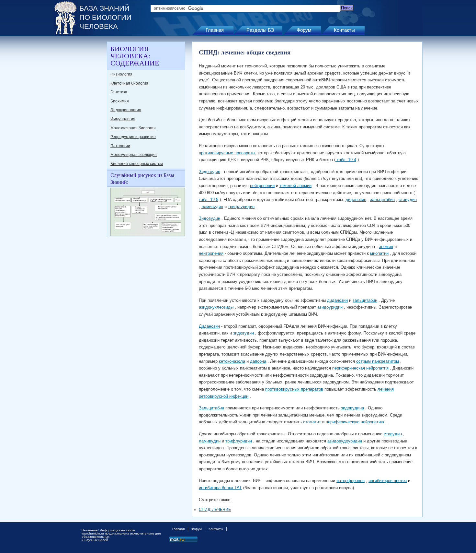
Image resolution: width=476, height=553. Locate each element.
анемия (386, 246)
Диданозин (209, 326)
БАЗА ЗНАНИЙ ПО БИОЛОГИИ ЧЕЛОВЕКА (105, 17)
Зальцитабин (211, 408)
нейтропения (211, 253)
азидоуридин (330, 307)
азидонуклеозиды (216, 307)
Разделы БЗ (260, 30)
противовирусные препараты (227, 152)
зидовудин (243, 333)
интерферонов (350, 480)
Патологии (120, 146)
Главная (215, 30)
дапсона (258, 361)
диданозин (356, 199)
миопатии (379, 253)
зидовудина (352, 408)
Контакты (344, 30)
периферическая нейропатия (360, 368)
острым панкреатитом (377, 361)
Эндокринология (125, 110)
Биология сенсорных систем (136, 163)
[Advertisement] (79, 138)
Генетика (118, 92)
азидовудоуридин (344, 441)
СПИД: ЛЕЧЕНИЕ (215, 509)
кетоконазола (232, 361)
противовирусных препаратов (294, 389)
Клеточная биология (129, 83)
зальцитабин (382, 199)
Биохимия (119, 101)
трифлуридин (241, 206)
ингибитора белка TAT (220, 487)
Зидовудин (209, 171)
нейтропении (262, 185)
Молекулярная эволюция (133, 154)
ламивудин (212, 206)
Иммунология (122, 119)
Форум (304, 30)
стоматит (312, 421)
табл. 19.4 (345, 159)
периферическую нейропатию (355, 421)
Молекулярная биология (133, 128)
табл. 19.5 (208, 199)
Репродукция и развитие (133, 137)
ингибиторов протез (387, 480)
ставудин (408, 199)
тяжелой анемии (295, 185)
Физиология (121, 74)
